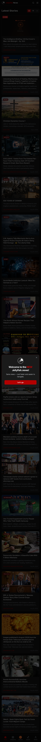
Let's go (20, 382)
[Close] (36, 357)
